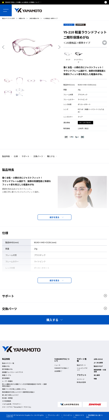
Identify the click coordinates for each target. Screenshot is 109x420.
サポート (25, 156)
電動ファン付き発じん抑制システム (14, 389)
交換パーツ (38, 156)
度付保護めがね (7, 369)
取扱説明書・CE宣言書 (100, 371)
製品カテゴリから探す (8, 18)
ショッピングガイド (82, 369)
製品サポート (81, 365)
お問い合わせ (98, 359)
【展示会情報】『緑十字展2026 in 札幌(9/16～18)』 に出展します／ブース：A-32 (32, 2)
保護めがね (22, 18)
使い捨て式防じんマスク (10, 395)
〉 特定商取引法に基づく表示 (94, 416)
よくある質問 (98, 363)
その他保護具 (6, 401)
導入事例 (97, 375)
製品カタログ (98, 366)
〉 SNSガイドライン (78, 416)
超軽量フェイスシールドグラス (12, 372)
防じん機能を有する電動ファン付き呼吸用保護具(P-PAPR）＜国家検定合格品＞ (24, 385)
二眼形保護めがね (34, 18)
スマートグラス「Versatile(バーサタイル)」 (17, 407)
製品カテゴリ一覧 (8, 363)
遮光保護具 (6, 378)
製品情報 (6, 358)
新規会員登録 (81, 382)
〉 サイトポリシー (67, 416)
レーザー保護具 (7, 381)
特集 (95, 379)
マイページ (80, 379)
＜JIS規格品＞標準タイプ (50, 18)
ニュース (57, 365)
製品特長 (6, 156)
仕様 (16, 156)
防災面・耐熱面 (7, 398)
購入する (51, 156)
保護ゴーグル (6, 375)
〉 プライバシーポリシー (53, 416)
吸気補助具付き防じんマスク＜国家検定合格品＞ (18, 392)
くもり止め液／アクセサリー (11, 404)
